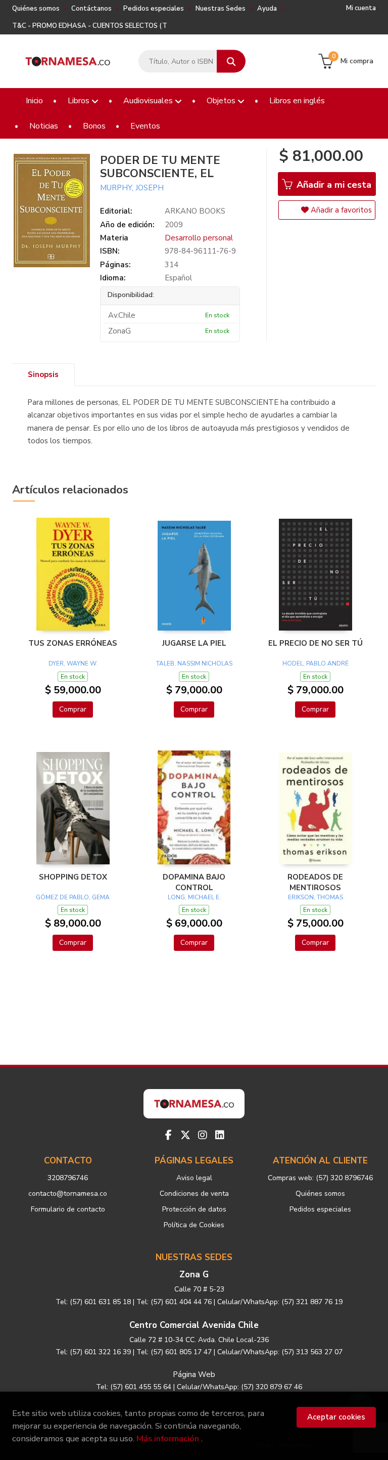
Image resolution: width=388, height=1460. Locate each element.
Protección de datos (194, 1209)
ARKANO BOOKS (195, 211)
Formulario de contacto (68, 1209)
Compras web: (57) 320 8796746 (320, 1178)
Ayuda (267, 8)
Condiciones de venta (194, 1193)
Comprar (72, 709)
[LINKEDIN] (219, 1135)
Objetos (222, 100)
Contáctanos (91, 8)
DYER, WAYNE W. (73, 663)
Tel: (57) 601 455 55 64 (133, 1387)
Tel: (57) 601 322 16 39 (93, 1352)
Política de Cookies (194, 1225)
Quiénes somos (36, 8)
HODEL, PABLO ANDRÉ (315, 663)
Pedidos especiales (153, 8)
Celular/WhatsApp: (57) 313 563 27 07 (280, 1352)
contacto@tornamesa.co (67, 1193)
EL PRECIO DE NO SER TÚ (315, 643)
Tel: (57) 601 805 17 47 (174, 1352)
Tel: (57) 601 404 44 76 (174, 1302)
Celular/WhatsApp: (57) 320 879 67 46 (239, 1387)
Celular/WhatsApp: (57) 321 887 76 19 (280, 1302)
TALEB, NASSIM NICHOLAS (194, 663)
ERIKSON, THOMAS (315, 897)
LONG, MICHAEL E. (194, 897)
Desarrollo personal (199, 238)
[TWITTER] (185, 1135)
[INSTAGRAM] (202, 1135)
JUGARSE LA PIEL (194, 643)
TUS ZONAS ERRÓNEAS (72, 643)
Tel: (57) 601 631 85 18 (93, 1302)
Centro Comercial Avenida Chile (194, 1325)
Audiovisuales (149, 100)
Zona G (194, 1274)
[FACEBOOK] (168, 1135)
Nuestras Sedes (221, 8)
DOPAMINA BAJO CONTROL (194, 882)
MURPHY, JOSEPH (134, 188)
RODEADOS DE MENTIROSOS (315, 882)
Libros (79, 100)
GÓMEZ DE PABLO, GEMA (73, 897)
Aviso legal (194, 1178)
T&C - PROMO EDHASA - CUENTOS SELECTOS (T (89, 25)
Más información (167, 1438)
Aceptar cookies (336, 1417)
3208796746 (67, 1178)
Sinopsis (43, 374)
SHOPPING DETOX (73, 877)
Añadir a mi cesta (332, 185)
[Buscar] (231, 61)
